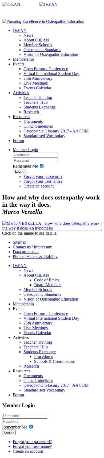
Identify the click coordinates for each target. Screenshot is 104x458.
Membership (23, 59)
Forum (18, 140)
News (28, 35)
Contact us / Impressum (32, 247)
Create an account (38, 186)
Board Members (47, 284)
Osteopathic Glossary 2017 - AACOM (56, 131)
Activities (21, 92)
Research (31, 112)
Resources (21, 116)
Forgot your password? (42, 176)
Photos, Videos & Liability (35, 256)
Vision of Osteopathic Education (50, 54)
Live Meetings (35, 83)
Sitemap (19, 242)
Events (18, 64)
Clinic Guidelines (38, 126)
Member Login (25, 149)
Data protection (26, 251)
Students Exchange (39, 107)
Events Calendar (37, 88)
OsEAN (20, 30)
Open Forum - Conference (45, 68)
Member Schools (37, 45)
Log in (19, 171)
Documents (33, 121)
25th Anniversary (38, 78)
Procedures (43, 356)
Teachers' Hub (35, 102)
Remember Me (25, 166)
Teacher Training (37, 97)
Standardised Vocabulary (44, 136)
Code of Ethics (46, 280)
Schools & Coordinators (54, 361)
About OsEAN (36, 40)
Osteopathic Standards (42, 49)
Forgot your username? (42, 181)
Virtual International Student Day (51, 73)
